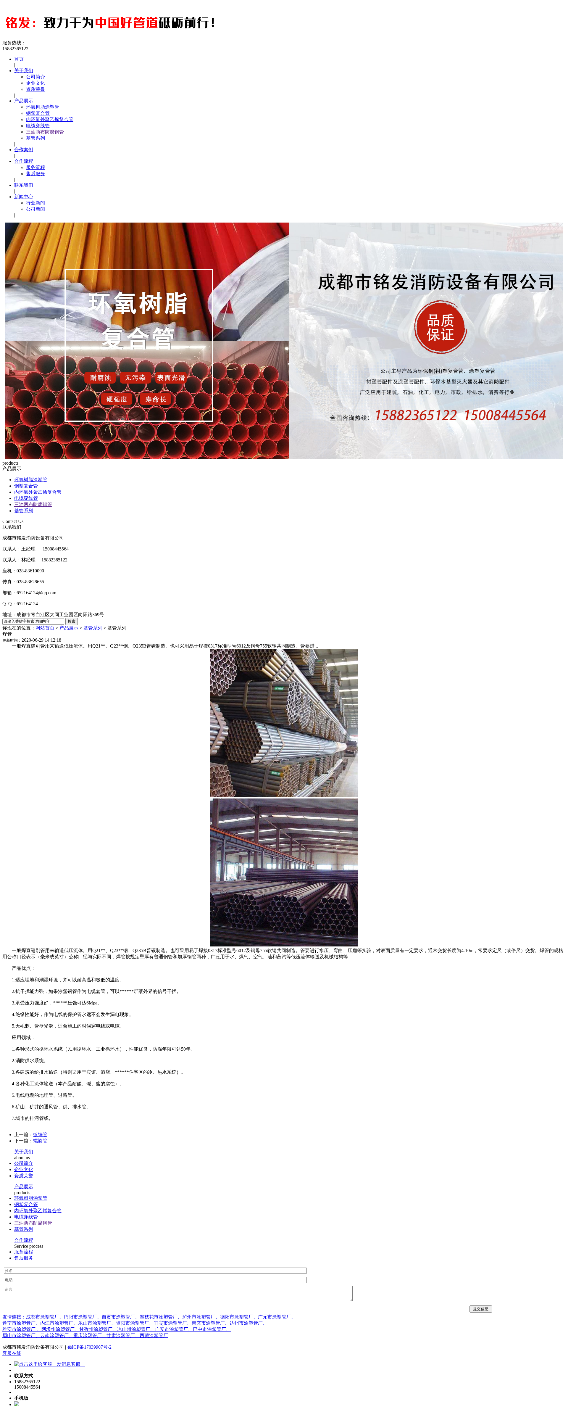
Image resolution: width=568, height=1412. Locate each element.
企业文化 (35, 83)
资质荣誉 (35, 89)
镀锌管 (40, 1134)
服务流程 (35, 167)
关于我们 (23, 70)
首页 (19, 59)
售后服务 (35, 173)
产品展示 (23, 100)
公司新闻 (35, 209)
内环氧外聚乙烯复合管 (49, 119)
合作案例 (23, 149)
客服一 (78, 1364)
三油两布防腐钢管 (45, 131)
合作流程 (23, 161)
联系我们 (23, 185)
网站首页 (45, 627)
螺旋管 (40, 1140)
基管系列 (35, 138)
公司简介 (35, 76)
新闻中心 (23, 196)
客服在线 (11, 1353)
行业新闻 (35, 202)
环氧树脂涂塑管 (42, 107)
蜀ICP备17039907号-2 (89, 1347)
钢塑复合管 (38, 113)
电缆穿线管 (38, 125)
